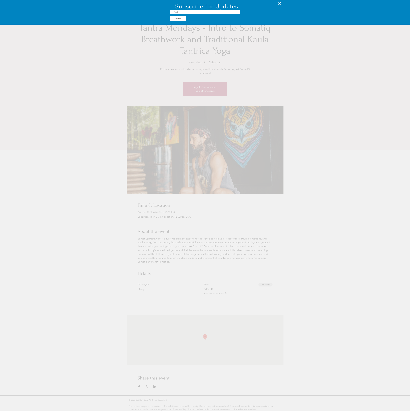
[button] (279, 3)
